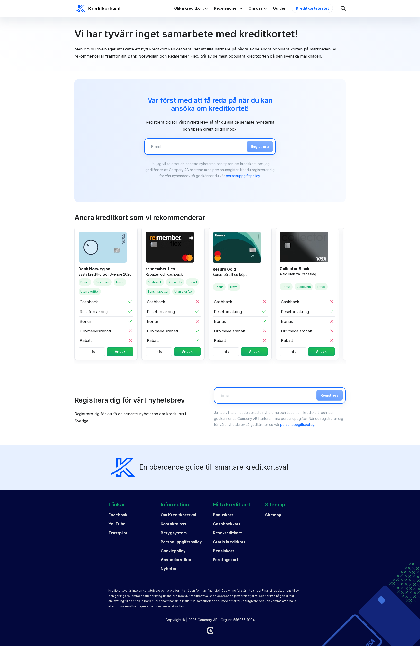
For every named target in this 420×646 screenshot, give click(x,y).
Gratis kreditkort (229, 541)
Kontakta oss (173, 524)
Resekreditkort (227, 532)
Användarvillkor (176, 559)
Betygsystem (174, 532)
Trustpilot (118, 532)
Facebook (117, 515)
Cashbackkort (226, 524)
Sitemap (273, 515)
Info (91, 351)
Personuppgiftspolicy (181, 541)
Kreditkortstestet (312, 8)
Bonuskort (223, 515)
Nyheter (169, 568)
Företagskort (225, 559)
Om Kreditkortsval (178, 515)
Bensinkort (223, 550)
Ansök (120, 351)
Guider (279, 8)
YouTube (116, 524)
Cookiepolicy (173, 550)
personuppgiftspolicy (243, 176)
